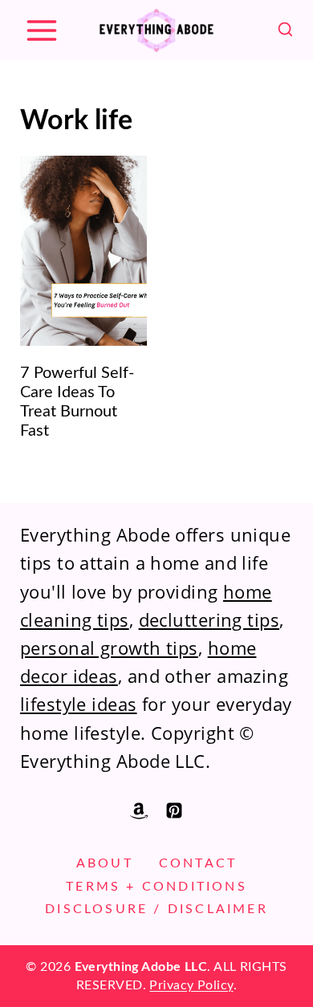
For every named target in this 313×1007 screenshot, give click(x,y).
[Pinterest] (174, 810)
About (104, 863)
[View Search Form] (285, 30)
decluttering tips (209, 619)
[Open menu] (41, 30)
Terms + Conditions (156, 886)
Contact (198, 863)
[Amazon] (138, 810)
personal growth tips (109, 647)
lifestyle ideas (78, 704)
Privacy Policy (191, 985)
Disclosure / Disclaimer (156, 909)
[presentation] (83, 251)
